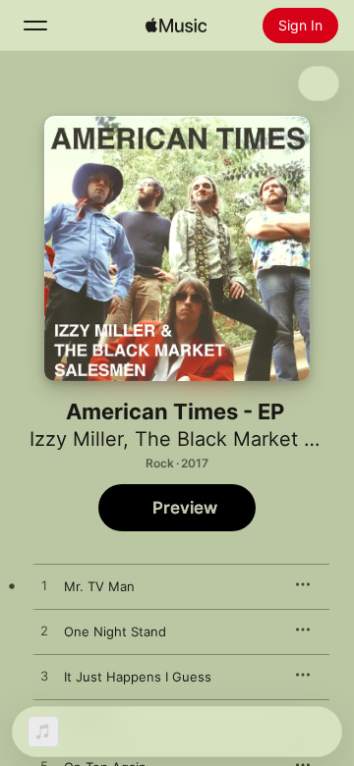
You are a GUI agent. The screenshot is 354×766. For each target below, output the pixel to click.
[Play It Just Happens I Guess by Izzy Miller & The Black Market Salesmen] (44, 676)
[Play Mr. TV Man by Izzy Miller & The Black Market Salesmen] (44, 586)
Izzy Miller (76, 439)
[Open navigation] (35, 25)
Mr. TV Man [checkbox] (99, 586)
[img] (176, 25)
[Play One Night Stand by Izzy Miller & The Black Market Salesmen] (44, 631)
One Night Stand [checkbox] (115, 631)
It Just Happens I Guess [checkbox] (137, 676)
